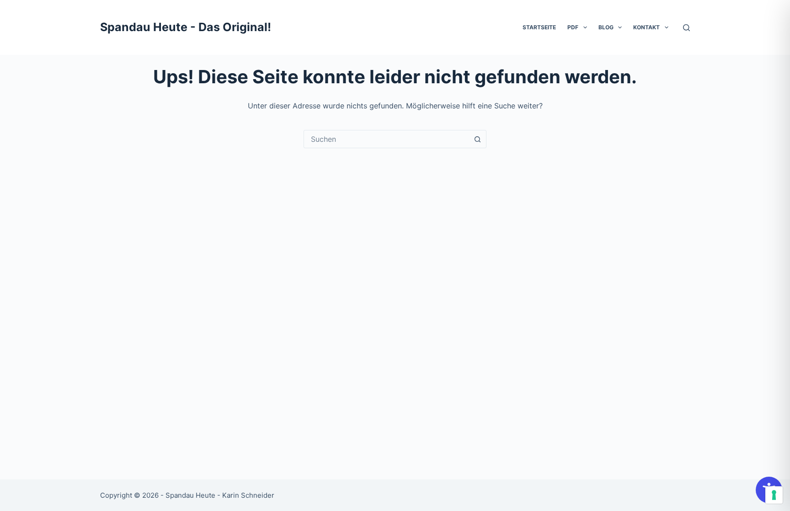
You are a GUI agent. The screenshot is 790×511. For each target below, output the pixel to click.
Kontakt (646, 27)
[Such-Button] (477, 139)
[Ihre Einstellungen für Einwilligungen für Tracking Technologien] (774, 495)
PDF (572, 27)
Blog (606, 27)
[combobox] (386, 139)
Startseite (539, 27)
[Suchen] (686, 27)
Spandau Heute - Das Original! (185, 27)
